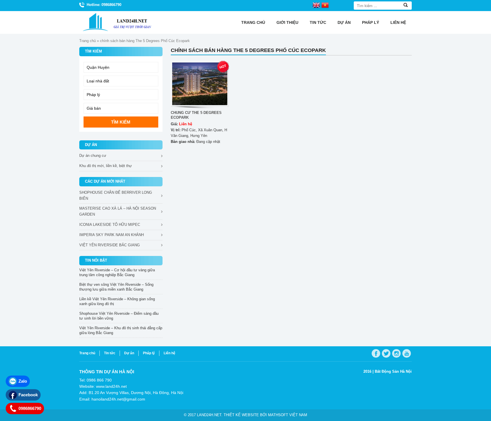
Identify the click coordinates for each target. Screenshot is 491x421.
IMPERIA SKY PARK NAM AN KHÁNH (111, 235)
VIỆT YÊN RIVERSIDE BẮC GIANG (109, 245)
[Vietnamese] (325, 5)
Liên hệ (398, 22)
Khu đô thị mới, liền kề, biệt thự (105, 166)
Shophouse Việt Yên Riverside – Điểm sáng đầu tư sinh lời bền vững (119, 315)
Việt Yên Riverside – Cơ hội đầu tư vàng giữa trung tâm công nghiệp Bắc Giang (117, 272)
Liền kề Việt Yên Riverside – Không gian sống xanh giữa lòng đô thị (117, 301)
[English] (316, 5)
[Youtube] (406, 353)
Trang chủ (253, 22)
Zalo (22, 381)
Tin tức (318, 22)
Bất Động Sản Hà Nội (393, 371)
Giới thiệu (287, 22)
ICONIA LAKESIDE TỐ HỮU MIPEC (109, 224)
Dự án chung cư (92, 155)
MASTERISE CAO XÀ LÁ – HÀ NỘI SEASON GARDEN (117, 211)
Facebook (28, 394)
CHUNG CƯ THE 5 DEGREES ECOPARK (196, 115)
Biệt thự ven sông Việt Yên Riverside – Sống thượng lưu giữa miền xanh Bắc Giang (116, 286)
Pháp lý (370, 22)
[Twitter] (386, 353)
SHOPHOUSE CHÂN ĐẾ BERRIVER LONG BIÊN (115, 195)
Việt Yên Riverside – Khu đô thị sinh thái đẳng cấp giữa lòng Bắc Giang (120, 330)
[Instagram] (396, 353)
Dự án (344, 22)
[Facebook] (376, 353)
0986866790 (29, 408)
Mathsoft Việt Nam (287, 415)
